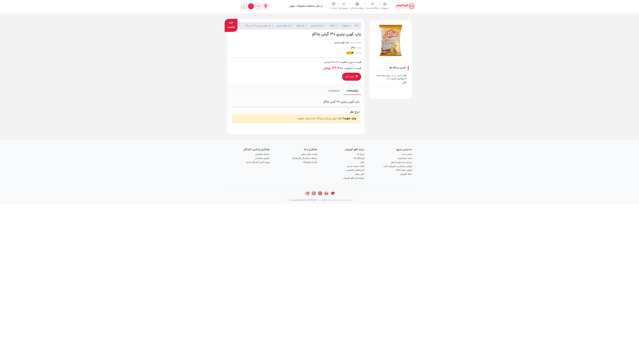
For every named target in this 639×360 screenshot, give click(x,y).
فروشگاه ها (359, 158)
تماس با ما (407, 154)
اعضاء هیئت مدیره (355, 166)
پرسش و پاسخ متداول (401, 162)
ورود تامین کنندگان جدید (258, 162)
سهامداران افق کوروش (353, 178)
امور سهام (359, 174)
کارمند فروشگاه (310, 162)
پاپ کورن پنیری (283, 25)
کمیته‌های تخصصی (355, 170)
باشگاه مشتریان (372, 8)
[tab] (352, 91)
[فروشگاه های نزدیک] (266, 6)
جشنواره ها (343, 8)
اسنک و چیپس (317, 25)
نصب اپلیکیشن (405, 158)
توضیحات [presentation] (352, 90)
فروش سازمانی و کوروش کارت (397, 166)
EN (258, 6)
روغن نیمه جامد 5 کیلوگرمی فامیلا (391, 77)
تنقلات (332, 25)
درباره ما (333, 8)
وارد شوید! (349, 118)
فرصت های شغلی (309, 154)
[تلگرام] (307, 193)
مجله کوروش (406, 174)
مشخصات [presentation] (334, 90)
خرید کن (349, 77)
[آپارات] (320, 193)
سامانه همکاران (262, 154)
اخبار (362, 162)
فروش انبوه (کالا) (404, 170)
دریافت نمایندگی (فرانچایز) (304, 158)
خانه (356, 25)
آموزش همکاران (262, 158)
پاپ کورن (300, 25)
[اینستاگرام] (314, 193)
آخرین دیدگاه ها (398, 68)
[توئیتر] (332, 193)
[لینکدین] (326, 193)
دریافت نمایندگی (357, 8)
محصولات (385, 8)
